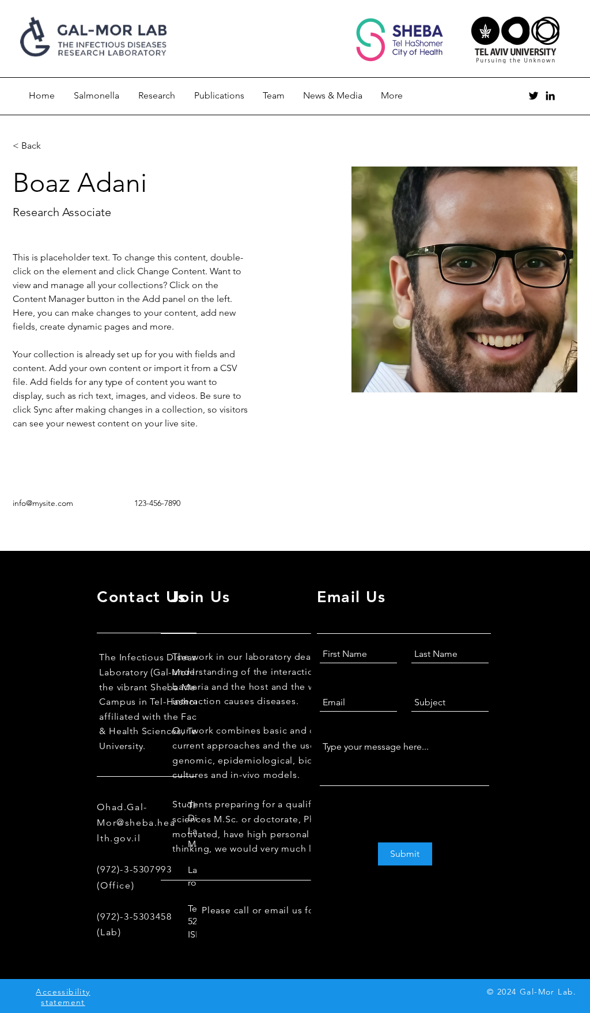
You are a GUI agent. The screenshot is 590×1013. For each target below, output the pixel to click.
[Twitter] (533, 95)
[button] (35, 146)
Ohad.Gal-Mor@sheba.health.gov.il (136, 823)
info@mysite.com (43, 503)
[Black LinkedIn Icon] (550, 95)
